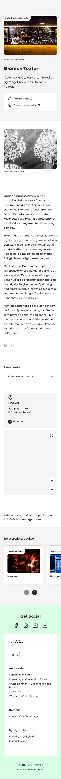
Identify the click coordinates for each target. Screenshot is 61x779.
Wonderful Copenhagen (23, 696)
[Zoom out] (51, 490)
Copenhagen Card (20, 674)
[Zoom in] (51, 480)
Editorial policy (18, 741)
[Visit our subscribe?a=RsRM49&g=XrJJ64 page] (45, 625)
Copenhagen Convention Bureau (28, 679)
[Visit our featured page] (35, 625)
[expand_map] (51, 435)
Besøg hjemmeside (25, 105)
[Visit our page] (26, 625)
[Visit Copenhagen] (17, 641)
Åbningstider (21, 98)
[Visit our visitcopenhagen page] (16, 625)
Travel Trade (16, 691)
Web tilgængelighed (21, 736)
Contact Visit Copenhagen (24, 716)
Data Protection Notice (30, 769)
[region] (30, 462)
